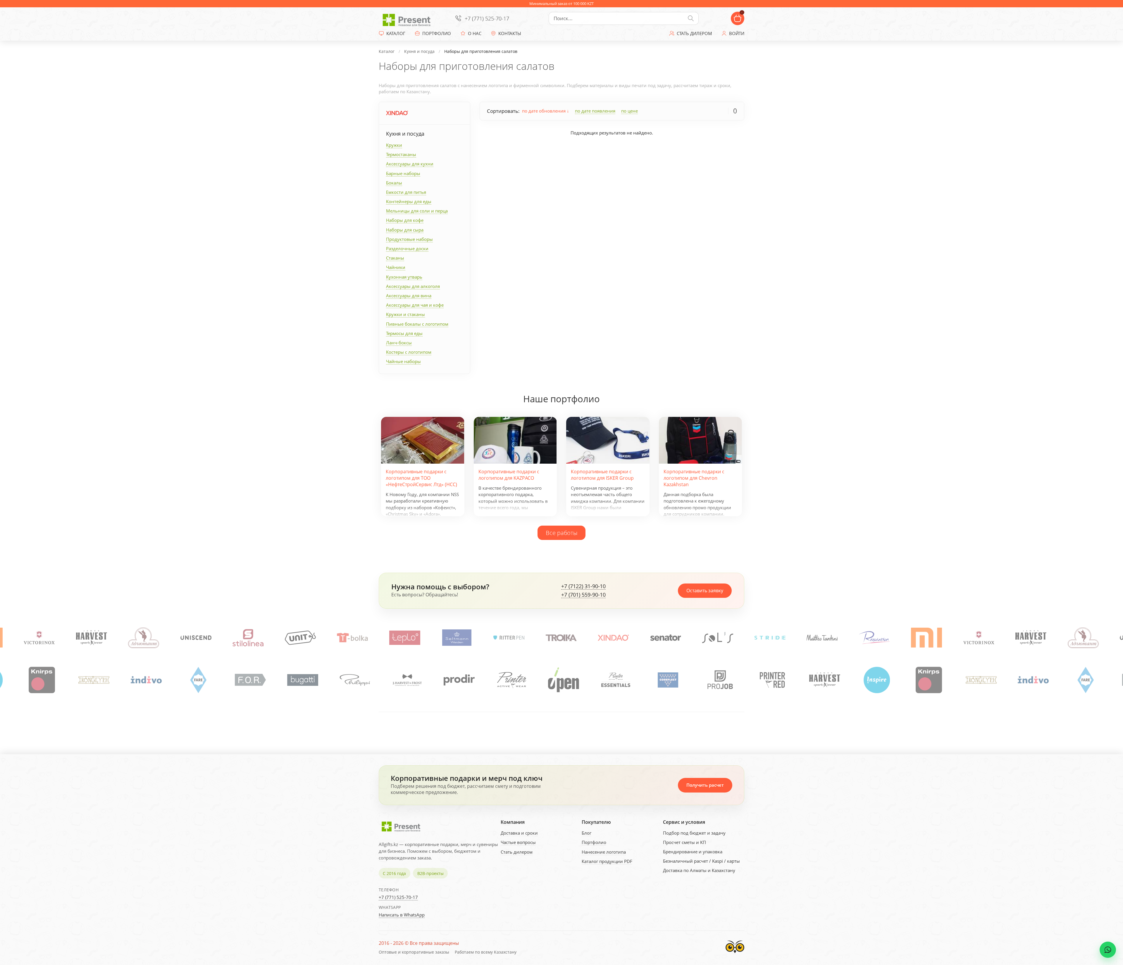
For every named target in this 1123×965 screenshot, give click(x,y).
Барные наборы (403, 173)
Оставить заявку (704, 590)
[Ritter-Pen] (456, 637)
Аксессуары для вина (408, 295)
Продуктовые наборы (409, 239)
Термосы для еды (404, 333)
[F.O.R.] (195, 680)
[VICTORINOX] (926, 637)
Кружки (394, 145)
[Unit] (248, 637)
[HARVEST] (39, 637)
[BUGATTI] (247, 680)
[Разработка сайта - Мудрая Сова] (735, 954)
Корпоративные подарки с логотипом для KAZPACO (508, 474)
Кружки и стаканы (405, 314)
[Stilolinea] (195, 637)
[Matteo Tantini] (770, 637)
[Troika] (509, 637)
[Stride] (717, 637)
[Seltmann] (404, 637)
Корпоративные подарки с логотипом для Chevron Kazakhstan (694, 478)
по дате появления (595, 111)
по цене (629, 111)
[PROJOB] (665, 680)
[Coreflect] (613, 680)
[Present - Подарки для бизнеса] (408, 18)
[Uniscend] (143, 637)
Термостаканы (401, 154)
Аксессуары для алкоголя (413, 286)
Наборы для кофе (404, 220)
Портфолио (594, 842)
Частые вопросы (518, 842)
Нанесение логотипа (604, 852)
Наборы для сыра (404, 230)
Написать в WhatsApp (402, 915)
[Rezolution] (822, 637)
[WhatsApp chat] (1108, 950)
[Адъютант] (91, 637)
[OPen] (508, 680)
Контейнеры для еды (408, 201)
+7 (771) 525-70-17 (487, 18)
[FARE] (143, 680)
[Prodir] (404, 680)
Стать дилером (517, 852)
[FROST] (352, 680)
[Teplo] (352, 637)
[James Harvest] (770, 680)
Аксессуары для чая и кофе (415, 305)
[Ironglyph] (39, 680)
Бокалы (394, 183)
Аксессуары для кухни (409, 164)
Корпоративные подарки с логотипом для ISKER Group (602, 474)
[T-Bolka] (300, 637)
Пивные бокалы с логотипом (417, 324)
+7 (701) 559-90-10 (583, 595)
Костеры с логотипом (408, 352)
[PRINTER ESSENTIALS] (561, 680)
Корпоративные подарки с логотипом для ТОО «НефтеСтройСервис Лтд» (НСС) (421, 478)
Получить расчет (705, 785)
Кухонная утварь (404, 277)
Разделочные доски (407, 248)
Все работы (561, 533)
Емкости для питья (406, 192)
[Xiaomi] (874, 637)
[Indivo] (91, 680)
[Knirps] (874, 680)
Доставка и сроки (519, 833)
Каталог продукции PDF (607, 861)
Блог (586, 833)
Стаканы (395, 258)
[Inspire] (822, 680)
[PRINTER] (456, 680)
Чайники (395, 267)
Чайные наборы (403, 361)
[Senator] (613, 637)
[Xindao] (397, 113)
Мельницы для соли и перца (417, 211)
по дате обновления (544, 111)
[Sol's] (665, 637)
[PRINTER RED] (717, 680)
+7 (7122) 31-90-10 (583, 586)
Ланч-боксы (399, 343)
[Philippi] (300, 680)
